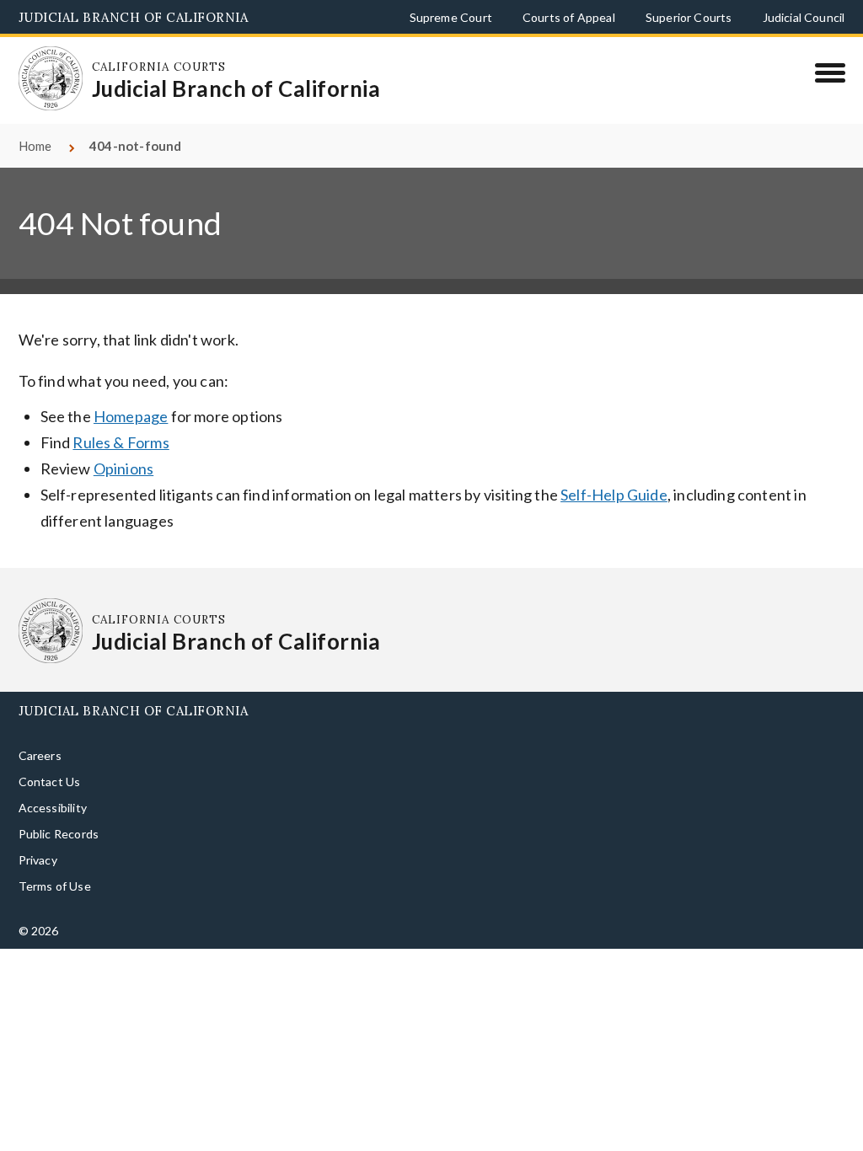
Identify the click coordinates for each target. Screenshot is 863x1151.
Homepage (131, 389)
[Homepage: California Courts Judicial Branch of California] (40, 67)
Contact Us (50, 754)
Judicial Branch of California (134, 17)
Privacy (38, 833)
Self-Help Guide (613, 467)
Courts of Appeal (569, 17)
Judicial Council (804, 17)
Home (35, 118)
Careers (40, 728)
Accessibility (53, 781)
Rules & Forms (120, 415)
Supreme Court (451, 17)
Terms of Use (55, 859)
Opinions (123, 441)
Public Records (59, 807)
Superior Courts (689, 17)
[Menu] (829, 72)
